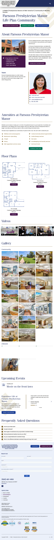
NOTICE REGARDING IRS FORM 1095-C (8, 510)
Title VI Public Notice (6, 508)
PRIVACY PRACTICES (5, 504)
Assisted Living (10, 61)
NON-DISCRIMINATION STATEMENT (8, 509)
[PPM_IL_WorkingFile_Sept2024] (40, 162)
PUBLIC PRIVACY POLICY (6, 503)
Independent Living (11, 60)
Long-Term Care (10, 63)
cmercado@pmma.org (36, 99)
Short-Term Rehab (11, 65)
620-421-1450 (34, 101)
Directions (4, 483)
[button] (40, 407)
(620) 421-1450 (8, 479)
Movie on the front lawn (20, 386)
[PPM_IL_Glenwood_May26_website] (13, 162)
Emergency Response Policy (7, 506)
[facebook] (2, 486)
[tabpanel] (27, 187)
